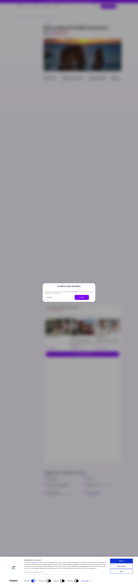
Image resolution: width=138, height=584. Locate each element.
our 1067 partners (34, 562)
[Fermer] (92, 286)
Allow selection (121, 566)
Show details (85, 581)
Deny (121, 571)
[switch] (48, 581)
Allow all (121, 561)
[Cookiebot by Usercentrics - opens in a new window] (14, 581)
